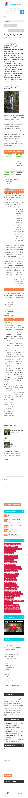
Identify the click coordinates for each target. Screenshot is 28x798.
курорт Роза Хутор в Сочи (11, 573)
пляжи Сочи (8, 594)
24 (18, 516)
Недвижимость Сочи (10, 658)
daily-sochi (18, 37)
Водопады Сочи (9, 544)
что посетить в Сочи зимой (12, 607)
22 (19, 522)
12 (18, 531)
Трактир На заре (11, 25)
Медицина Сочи (9, 553)
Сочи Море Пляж (9, 560)
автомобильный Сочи (10, 562)
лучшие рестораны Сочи (11, 576)
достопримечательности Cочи (12, 567)
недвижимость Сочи (10, 578)
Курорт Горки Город (10, 551)
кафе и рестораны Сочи (11, 571)
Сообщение (7, 760)
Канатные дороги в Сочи (11, 546)
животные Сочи (9, 569)
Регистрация (7, 16)
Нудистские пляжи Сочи (13, 515)
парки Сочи (8, 591)
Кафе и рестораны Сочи (11, 654)
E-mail (6, 487)
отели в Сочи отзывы (10, 582)
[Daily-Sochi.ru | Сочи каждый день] (14, 6)
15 (19, 527)
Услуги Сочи (8, 679)
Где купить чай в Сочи (15, 30)
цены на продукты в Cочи (11, 605)
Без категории (9, 645)
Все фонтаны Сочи (12, 529)
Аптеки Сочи (11, 683)
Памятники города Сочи (11, 555)
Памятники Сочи (10, 649)
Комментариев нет (16, 39)
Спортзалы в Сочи (12, 534)
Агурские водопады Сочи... (15, 443)
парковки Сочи (16, 591)
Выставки (8, 665)
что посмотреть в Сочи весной (13, 609)
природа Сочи (8, 596)
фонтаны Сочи (8, 603)
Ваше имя (6, 748)
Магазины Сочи (9, 656)
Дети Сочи (17, 544)
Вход (5, 15)
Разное (7, 674)
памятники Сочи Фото (10, 589)
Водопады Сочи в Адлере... (11, 425)
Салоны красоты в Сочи (11, 558)
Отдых (7, 39)
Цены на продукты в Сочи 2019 (15, 525)
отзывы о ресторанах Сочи (12, 587)
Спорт (6, 676)
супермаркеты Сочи (10, 600)
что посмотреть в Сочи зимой (12, 612)
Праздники (9, 672)
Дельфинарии (10, 667)
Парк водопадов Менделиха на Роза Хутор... (13, 437)
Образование (8, 661)
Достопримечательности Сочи (13, 647)
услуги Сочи (20, 600)
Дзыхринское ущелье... (16, 430)
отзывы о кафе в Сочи (10, 585)
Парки (8, 669)
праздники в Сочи (17, 594)
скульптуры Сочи (9, 598)
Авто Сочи (7, 643)
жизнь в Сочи (18, 569)
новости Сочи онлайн (10, 580)
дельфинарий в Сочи (10, 564)
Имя (5, 479)
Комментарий (7, 459)
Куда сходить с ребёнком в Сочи (13, 549)
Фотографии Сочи (9, 688)
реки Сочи (16, 596)
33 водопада (8, 322)
